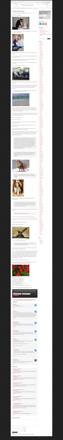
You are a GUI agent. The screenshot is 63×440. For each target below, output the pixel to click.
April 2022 (40, 48)
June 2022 (40, 47)
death (17, 299)
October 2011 (41, 227)
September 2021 (41, 57)
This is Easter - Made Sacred (17, 411)
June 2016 (40, 147)
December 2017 (41, 121)
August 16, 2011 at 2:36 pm (16, 311)
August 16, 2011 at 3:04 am (16, 305)
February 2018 (41, 118)
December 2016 (41, 138)
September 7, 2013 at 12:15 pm (16, 404)
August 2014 (41, 178)
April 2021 (40, 64)
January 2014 (41, 188)
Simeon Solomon (26, 287)
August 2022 (41, 44)
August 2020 (41, 75)
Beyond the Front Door (23, 8)
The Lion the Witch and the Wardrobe (23, 300)
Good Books (35, 8)
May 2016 (40, 148)
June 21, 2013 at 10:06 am (15, 397)
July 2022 (40, 45)
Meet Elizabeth (16, 8)
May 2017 (40, 131)
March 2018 (40, 117)
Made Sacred (31, 4)
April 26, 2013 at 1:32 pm (15, 383)
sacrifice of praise (32, 216)
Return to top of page (13, 437)
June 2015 (40, 164)
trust (33, 300)
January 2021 (41, 68)
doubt (19, 299)
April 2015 (40, 167)
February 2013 (41, 204)
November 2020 (41, 71)
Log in (51, 437)
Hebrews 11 (17, 86)
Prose (40, 437)
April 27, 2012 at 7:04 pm (16, 350)
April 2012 (40, 218)
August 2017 (41, 127)
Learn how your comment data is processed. (29, 434)
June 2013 (40, 198)
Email (24, 429)
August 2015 (41, 161)
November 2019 (41, 88)
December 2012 (41, 207)
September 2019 (41, 91)
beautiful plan (19, 222)
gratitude (30, 299)
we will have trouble (20, 113)
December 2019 (41, 87)
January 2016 (41, 154)
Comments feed (41, 241)
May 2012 (40, 217)
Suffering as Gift (41, 28)
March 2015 (40, 168)
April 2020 (40, 81)
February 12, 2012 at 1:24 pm (16, 331)
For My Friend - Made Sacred (17, 382)
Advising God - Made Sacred (17, 396)
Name (24, 427)
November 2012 (41, 208)
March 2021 (40, 65)
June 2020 (40, 78)
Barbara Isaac (15, 359)
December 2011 (41, 224)
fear (24, 299)
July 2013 (40, 197)
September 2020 (41, 74)
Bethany (14, 304)
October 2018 (41, 107)
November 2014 (41, 174)
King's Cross (33, 299)
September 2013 (41, 194)
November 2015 (41, 157)
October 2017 (41, 124)
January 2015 (41, 171)
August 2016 (41, 144)
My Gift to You (30, 8)
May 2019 (40, 97)
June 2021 (40, 61)
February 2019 (41, 101)
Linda (13, 310)
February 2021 (41, 67)
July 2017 (40, 128)
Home (13, 8)
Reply (13, 319)
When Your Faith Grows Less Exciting (44, 31)
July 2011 (40, 231)
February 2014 (41, 187)
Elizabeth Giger (15, 330)
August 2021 (41, 58)
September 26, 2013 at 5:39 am (16, 360)
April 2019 (40, 98)
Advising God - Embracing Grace (17, 389)
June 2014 (40, 181)
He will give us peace (17, 114)
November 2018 (41, 105)
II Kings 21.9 (20, 257)
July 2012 (40, 214)
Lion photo (18, 287)
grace (26, 299)
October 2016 (41, 141)
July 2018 (40, 111)
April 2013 (40, 201)
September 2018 (41, 108)
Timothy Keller (30, 300)
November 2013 (41, 191)
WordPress (48, 437)
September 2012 (41, 211)
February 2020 (41, 84)
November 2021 (41, 54)
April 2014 (40, 184)
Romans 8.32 (20, 240)
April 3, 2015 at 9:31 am (15, 412)
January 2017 (41, 137)
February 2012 (41, 221)
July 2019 (40, 94)
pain (13, 300)
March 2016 (40, 151)
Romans (15, 300)
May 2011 (40, 234)
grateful (28, 299)
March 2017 (40, 134)
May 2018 (40, 114)
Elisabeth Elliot (16, 155)
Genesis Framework (44, 437)
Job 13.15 (27, 213)
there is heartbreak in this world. (28, 81)
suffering (17, 300)
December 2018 (41, 104)
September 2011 (41, 228)
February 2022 (41, 51)
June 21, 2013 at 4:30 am (15, 390)
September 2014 (41, 177)
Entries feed (40, 240)
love (35, 299)
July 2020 (40, 77)
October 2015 (41, 158)
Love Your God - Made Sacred (17, 403)
